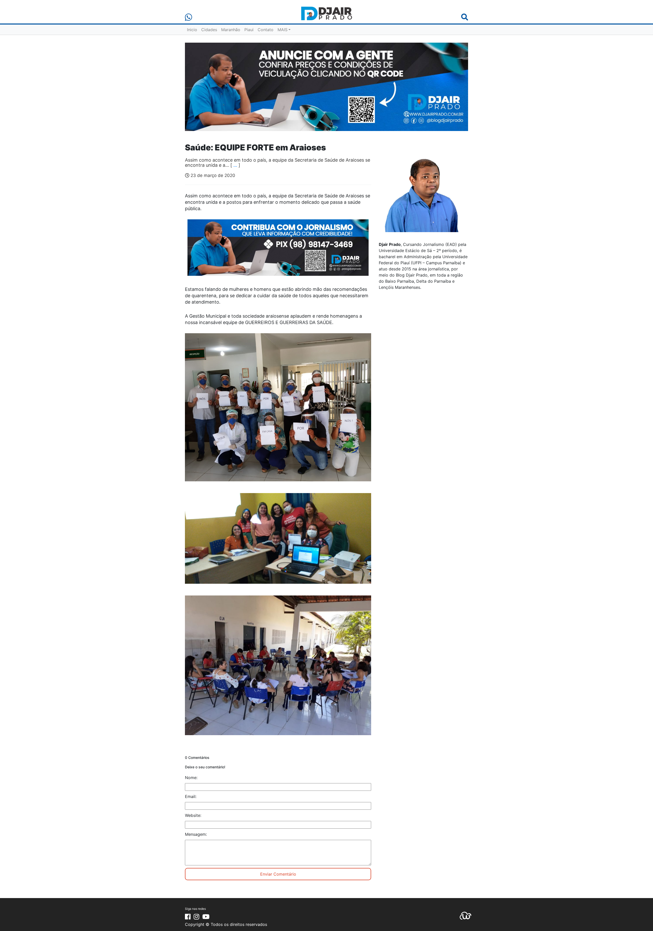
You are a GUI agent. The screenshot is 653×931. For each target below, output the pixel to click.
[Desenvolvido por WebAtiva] (465, 915)
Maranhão (230, 29)
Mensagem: (196, 834)
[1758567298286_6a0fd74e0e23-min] (278, 251)
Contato (265, 29)
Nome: (191, 777)
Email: (190, 796)
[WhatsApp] (188, 17)
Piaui (249, 29)
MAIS (282, 29)
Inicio (192, 29)
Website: (193, 815)
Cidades (209, 29)
